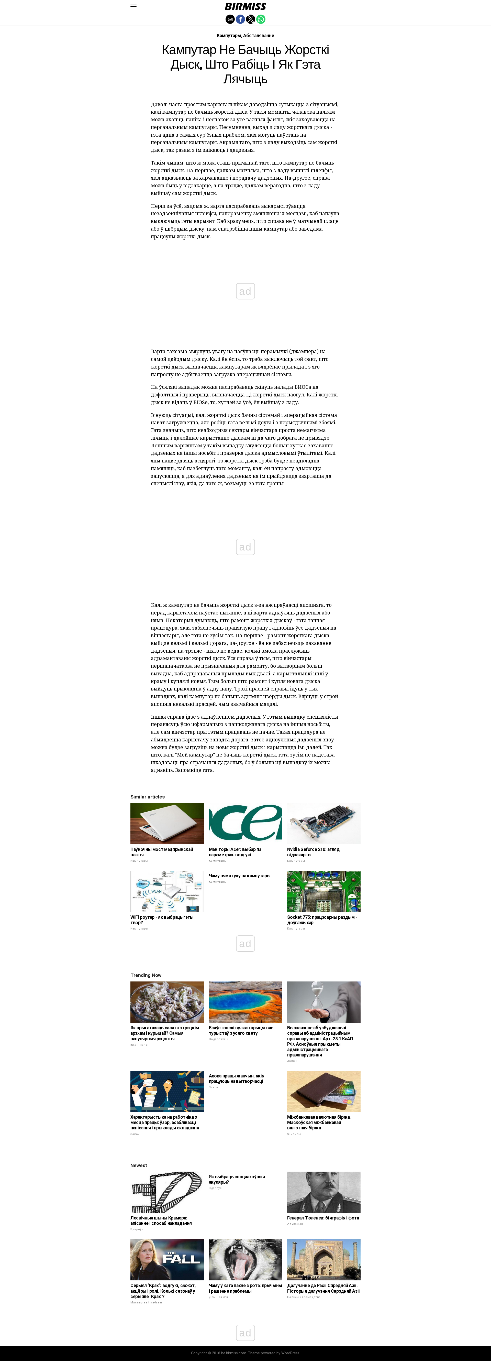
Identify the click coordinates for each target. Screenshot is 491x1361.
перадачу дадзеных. (257, 177)
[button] (133, 6)
